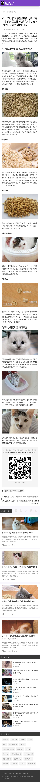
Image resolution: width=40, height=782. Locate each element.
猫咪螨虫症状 (13, 744)
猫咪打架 (20, 749)
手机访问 (4, 774)
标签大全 (25, 774)
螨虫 (4, 744)
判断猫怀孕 (17, 759)
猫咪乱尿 (5, 740)
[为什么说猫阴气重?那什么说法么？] (7, 681)
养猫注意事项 (12, 12)
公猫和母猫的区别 (8, 749)
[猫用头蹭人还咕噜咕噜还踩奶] (7, 698)
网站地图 (18, 774)
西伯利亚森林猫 (16, 754)
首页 (4, 12)
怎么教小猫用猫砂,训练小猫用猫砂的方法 (19, 567)
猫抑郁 (23, 740)
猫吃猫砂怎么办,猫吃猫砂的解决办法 (17, 532)
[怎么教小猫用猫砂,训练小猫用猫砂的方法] (20, 563)
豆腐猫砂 (20, 491)
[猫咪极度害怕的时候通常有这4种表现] (7, 723)
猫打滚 (23, 744)
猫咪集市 (11, 774)
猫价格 (28, 749)
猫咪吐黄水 (28, 759)
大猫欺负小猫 (29, 754)
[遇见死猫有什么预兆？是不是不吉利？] (7, 664)
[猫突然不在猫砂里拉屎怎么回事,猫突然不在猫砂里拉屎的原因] (20, 632)
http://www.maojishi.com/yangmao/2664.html (21, 452)
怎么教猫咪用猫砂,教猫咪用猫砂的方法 (18, 601)
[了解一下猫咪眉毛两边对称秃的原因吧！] (7, 706)
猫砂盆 (33, 33)
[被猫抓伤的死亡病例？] (7, 689)
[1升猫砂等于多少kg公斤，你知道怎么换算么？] (7, 672)
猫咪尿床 (14, 740)
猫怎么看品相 (7, 759)
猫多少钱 (5, 754)
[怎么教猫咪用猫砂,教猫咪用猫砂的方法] (20, 597)
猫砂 (6, 491)
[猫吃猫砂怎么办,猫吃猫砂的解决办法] (20, 529)
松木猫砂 (13, 491)
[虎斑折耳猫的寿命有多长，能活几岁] (7, 715)
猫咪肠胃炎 (31, 764)
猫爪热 (23, 764)
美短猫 (30, 740)
